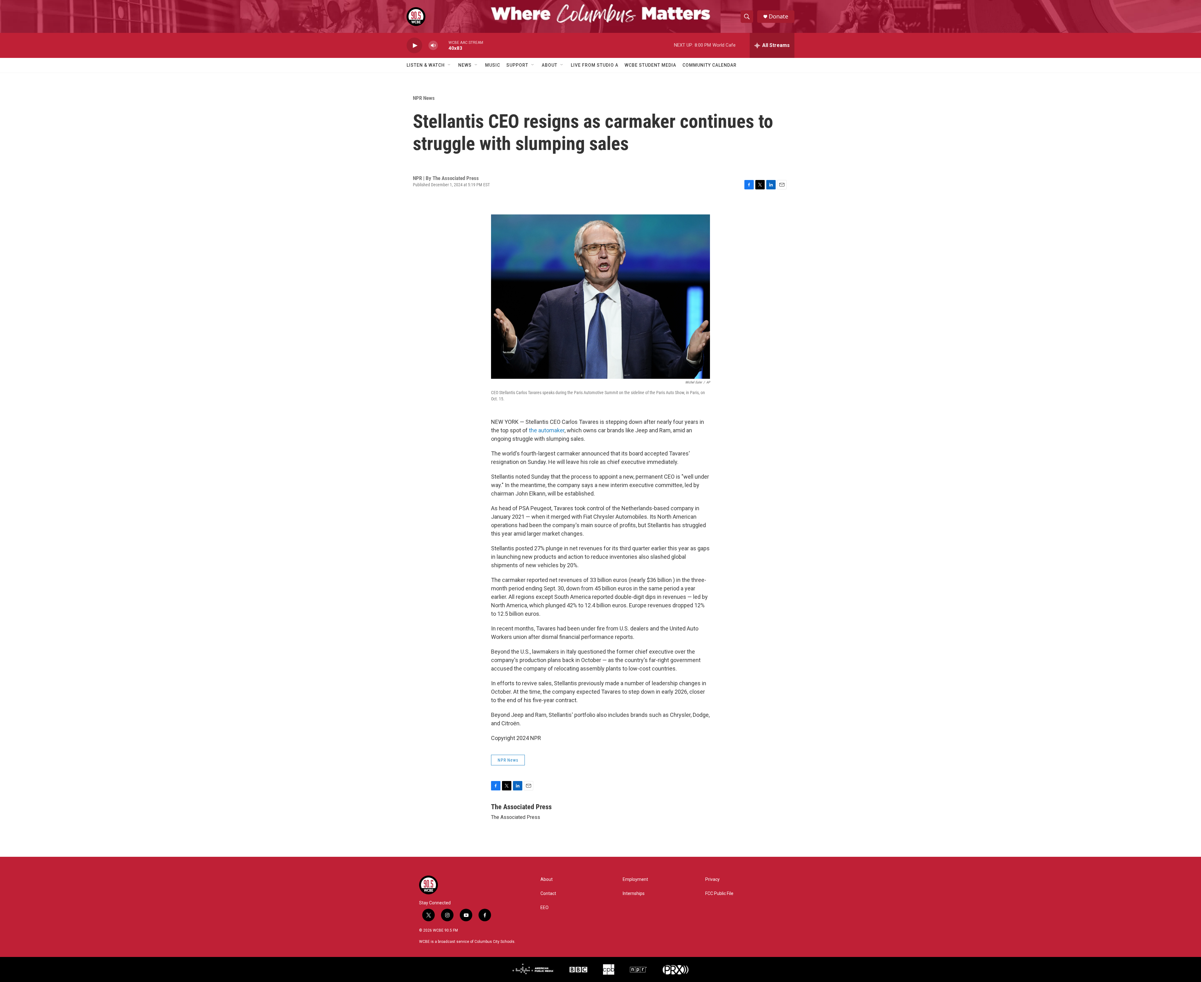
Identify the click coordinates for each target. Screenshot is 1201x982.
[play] (414, 45)
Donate (778, 16)
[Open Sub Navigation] (449, 65)
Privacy (712, 879)
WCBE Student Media (650, 65)
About (549, 65)
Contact (548, 893)
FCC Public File (719, 893)
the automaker (547, 430)
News (465, 65)
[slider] (443, 45)
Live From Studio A (594, 65)
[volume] (433, 46)
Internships (634, 893)
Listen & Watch (426, 65)
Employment (635, 879)
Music (492, 65)
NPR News (424, 98)
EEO (544, 907)
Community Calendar (709, 65)
